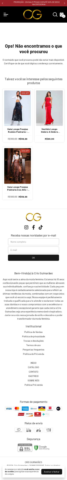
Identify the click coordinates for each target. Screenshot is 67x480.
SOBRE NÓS (33, 380)
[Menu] (6, 14)
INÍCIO (33, 362)
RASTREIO (33, 376)
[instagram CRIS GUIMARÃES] (26, 227)
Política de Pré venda (33, 354)
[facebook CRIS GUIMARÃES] (33, 227)
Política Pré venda (34, 384)
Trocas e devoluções (33, 340)
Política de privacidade (33, 336)
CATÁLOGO (33, 367)
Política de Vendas (33, 332)
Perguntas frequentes (33, 349)
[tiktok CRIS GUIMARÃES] (40, 227)
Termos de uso (33, 345)
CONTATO (33, 371)
